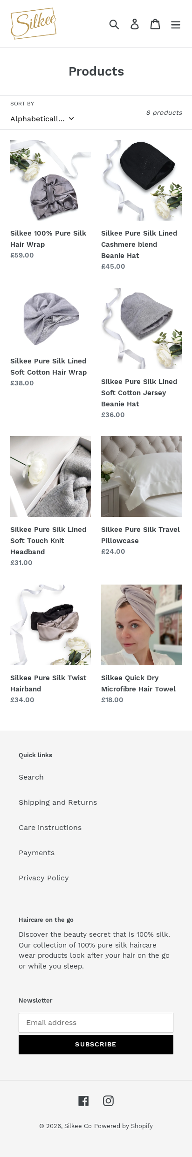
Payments (37, 852)
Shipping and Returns (58, 802)
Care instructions (50, 827)
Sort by (22, 103)
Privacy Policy (44, 877)
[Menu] (175, 23)
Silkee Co (78, 1125)
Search (31, 777)
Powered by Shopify (123, 1125)
